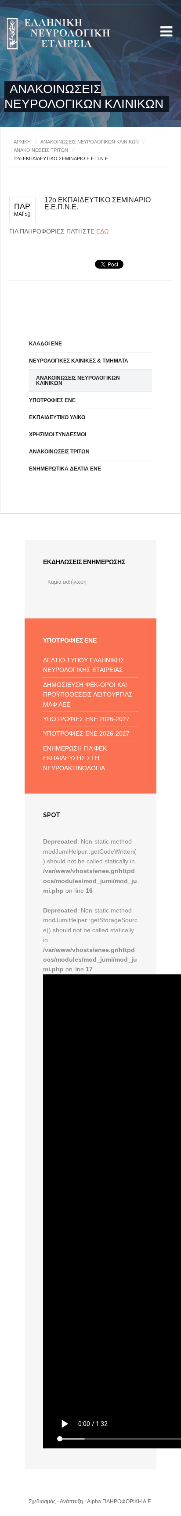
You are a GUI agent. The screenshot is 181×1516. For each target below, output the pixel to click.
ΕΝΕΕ (57, 34)
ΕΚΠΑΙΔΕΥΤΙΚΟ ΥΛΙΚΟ (57, 417)
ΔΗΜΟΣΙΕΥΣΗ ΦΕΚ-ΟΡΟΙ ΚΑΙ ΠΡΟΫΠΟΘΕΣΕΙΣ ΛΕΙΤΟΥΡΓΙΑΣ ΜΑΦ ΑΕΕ (88, 694)
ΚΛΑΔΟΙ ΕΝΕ (45, 344)
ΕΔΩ (102, 231)
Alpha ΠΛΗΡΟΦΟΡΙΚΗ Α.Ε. (119, 1501)
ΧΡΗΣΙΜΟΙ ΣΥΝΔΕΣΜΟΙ (57, 434)
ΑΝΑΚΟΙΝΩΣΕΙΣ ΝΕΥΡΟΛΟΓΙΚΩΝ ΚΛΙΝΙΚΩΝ (89, 141)
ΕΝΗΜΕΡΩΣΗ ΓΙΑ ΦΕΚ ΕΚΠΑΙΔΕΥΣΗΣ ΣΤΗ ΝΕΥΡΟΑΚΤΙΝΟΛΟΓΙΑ (75, 758)
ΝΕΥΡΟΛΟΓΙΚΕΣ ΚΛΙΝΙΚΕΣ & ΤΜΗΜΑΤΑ (78, 361)
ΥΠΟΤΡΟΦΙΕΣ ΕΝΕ (52, 400)
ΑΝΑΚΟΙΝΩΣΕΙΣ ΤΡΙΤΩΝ (41, 150)
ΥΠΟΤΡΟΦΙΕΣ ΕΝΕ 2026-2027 (86, 718)
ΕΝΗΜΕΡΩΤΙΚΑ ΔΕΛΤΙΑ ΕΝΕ (65, 469)
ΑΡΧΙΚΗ (22, 141)
